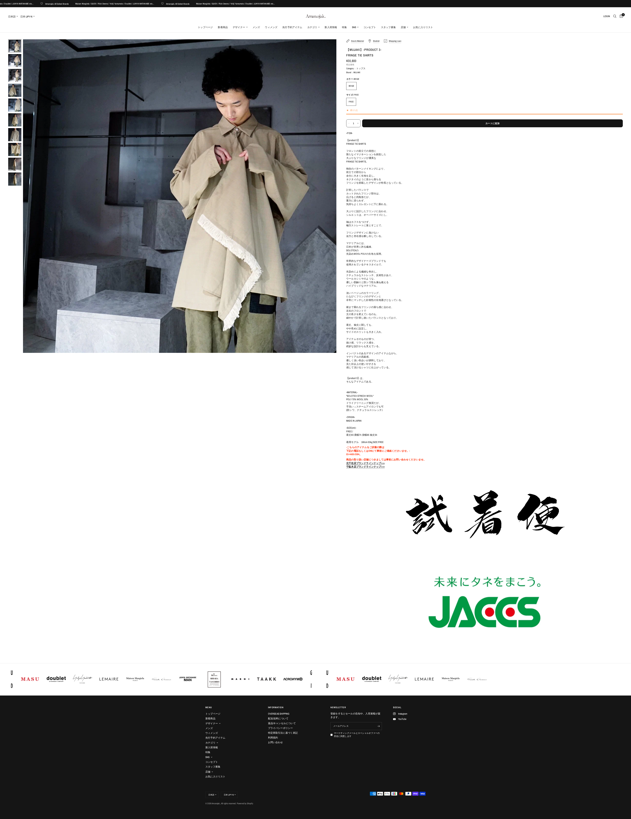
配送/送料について (278, 718)
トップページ (205, 27)
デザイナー (239, 27)
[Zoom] (329, 46)
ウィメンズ (271, 27)
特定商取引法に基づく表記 (283, 732)
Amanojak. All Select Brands (137, 3)
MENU (208, 707)
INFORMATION (275, 707)
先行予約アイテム (292, 27)
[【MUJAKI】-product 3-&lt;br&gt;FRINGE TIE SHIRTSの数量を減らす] (348, 123)
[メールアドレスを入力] (378, 726)
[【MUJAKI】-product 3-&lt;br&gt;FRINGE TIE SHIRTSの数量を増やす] (357, 123)
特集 (344, 27)
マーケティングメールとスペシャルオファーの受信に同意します (357, 735)
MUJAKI (356, 72)
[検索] (615, 16)
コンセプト (369, 27)
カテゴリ (312, 27)
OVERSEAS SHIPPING (279, 713)
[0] (620, 16)
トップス (361, 68)
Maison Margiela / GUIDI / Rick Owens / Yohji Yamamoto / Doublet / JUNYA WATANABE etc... (74, 4)
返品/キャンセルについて (282, 723)
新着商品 (223, 27)
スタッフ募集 (388, 27)
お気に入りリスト (423, 27)
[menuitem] (205, 27)
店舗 (403, 27)
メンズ (256, 27)
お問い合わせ (275, 742)
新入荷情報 (331, 27)
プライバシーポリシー (280, 728)
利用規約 (273, 737)
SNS (354, 27)
